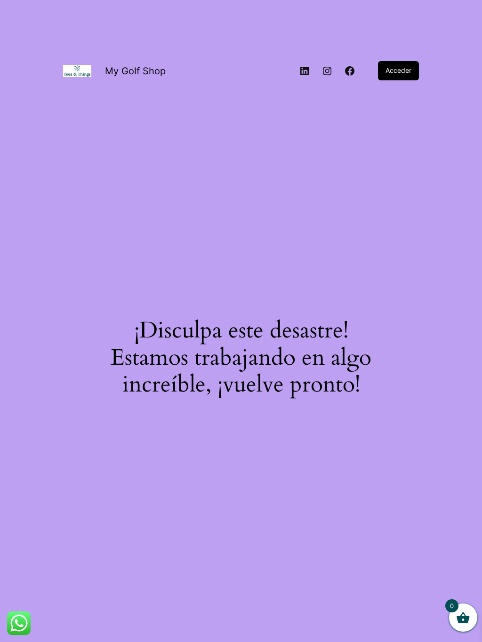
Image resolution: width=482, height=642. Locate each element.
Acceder (398, 70)
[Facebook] (349, 71)
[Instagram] (327, 71)
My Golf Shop (135, 71)
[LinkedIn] (304, 71)
